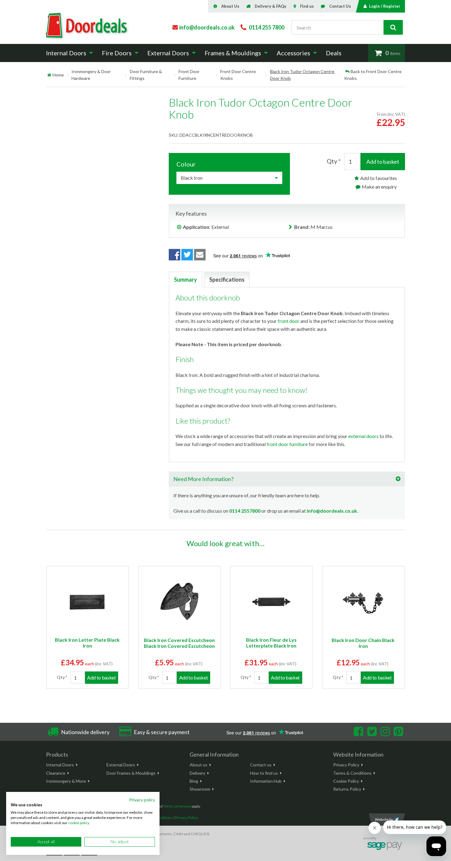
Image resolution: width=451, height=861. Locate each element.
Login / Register (384, 6)
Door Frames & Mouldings (131, 773)
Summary (185, 279)
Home (58, 74)
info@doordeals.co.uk (332, 511)
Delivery (197, 773)
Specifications (227, 279)
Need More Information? (203, 479)
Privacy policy (142, 799)
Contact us (261, 764)
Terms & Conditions (352, 773)
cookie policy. (79, 822)
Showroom (200, 789)
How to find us (264, 773)
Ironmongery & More (66, 781)
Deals (333, 53)
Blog (194, 781)
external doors (363, 436)
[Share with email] (200, 254)
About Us (230, 6)
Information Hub (266, 781)
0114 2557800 (244, 511)
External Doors (120, 764)
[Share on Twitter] (187, 254)
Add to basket (382, 161)
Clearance (55, 773)
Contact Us (340, 6)
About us (198, 764)
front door (288, 321)
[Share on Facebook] (174, 254)
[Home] (49, 74)
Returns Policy (347, 789)
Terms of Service (177, 806)
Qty (332, 161)
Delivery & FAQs (270, 6)
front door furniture (287, 444)
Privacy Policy (346, 764)
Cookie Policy (346, 781)
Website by (384, 819)
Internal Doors (60, 764)
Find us (307, 6)
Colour (186, 164)
